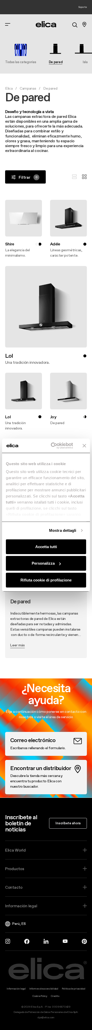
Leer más (17, 645)
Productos (14, 868)
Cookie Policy (39, 996)
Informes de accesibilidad (43, 988)
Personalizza (43, 563)
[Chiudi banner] (84, 446)
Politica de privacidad (73, 988)
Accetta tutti (46, 546)
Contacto (13, 887)
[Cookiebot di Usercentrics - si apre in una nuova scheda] (54, 445)
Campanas (28, 88)
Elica (9, 88)
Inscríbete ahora (67, 823)
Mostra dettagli (62, 530)
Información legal (21, 906)
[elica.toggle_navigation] (7, 24)
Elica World (15, 850)
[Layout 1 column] (74, 177)
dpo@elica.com (46, 1017)
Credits (55, 996)
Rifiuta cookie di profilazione (46, 580)
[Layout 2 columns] (84, 177)
